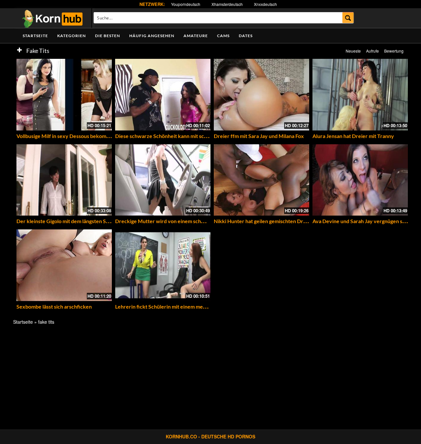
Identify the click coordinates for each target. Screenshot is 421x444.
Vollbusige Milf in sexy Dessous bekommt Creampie (76, 136)
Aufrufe (372, 51)
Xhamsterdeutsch (227, 4)
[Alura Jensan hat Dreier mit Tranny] (360, 94)
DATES (246, 35)
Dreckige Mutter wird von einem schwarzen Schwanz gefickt (186, 221)
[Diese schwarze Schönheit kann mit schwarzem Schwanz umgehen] (162, 94)
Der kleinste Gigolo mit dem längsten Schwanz (70, 221)
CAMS (223, 35)
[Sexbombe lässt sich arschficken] (64, 265)
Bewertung (394, 51)
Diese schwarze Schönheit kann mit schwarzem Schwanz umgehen (193, 136)
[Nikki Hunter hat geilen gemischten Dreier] (261, 180)
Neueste (353, 51)
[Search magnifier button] (348, 17)
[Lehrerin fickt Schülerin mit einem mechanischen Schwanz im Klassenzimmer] (162, 265)
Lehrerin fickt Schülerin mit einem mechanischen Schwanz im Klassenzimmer (205, 306)
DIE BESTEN (107, 35)
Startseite (35, 35)
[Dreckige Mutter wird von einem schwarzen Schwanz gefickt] (162, 180)
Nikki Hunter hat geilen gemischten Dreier (263, 221)
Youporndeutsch (185, 4)
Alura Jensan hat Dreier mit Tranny (353, 136)
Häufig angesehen (151, 35)
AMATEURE (196, 35)
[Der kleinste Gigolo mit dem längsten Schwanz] (64, 180)
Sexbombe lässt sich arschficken (54, 306)
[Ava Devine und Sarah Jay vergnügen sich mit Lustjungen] (360, 180)
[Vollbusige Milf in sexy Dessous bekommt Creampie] (64, 94)
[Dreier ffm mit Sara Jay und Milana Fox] (261, 94)
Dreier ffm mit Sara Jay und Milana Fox (259, 136)
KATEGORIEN (71, 35)
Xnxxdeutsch (265, 4)
